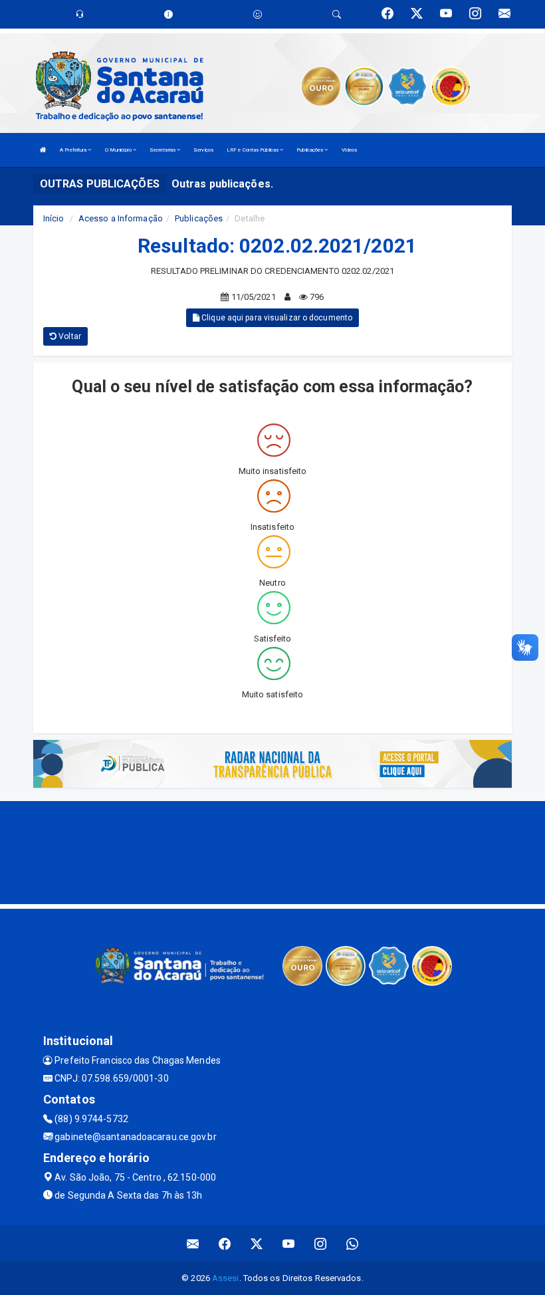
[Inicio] (43, 150)
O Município (119, 150)
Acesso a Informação (120, 218)
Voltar (68, 336)
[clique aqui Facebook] (225, 1243)
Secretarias (163, 150)
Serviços (203, 150)
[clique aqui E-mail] (193, 1243)
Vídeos (350, 150)
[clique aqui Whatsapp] (352, 1243)
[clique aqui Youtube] (288, 1243)
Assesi (225, 1278)
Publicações (310, 150)
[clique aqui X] (257, 1243)
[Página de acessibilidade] (257, 14)
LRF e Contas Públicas (253, 150)
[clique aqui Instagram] (320, 1243)
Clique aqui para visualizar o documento (275, 317)
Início (53, 218)
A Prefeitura (74, 150)
